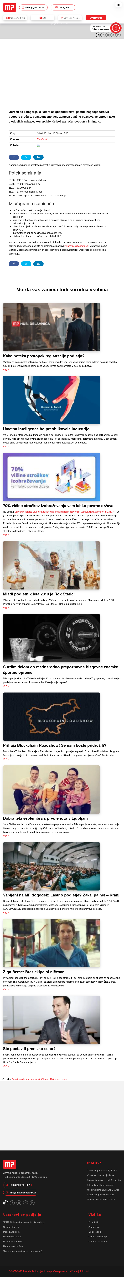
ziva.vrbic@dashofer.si (76, 246)
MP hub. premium (97, 1241)
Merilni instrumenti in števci (101, 1199)
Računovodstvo (58, 1079)
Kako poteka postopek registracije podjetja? (44, 355)
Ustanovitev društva (13, 1246)
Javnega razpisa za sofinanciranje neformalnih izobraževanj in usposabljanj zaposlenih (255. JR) (65, 511)
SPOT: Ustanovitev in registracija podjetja (24, 1222)
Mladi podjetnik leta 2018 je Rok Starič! (39, 594)
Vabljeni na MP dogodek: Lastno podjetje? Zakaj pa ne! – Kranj (61, 895)
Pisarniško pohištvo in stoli (100, 1194)
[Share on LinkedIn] (38, 157)
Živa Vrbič (42, 139)
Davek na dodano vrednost (25, 1079)
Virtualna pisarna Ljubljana (100, 1175)
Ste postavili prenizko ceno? (29, 1048)
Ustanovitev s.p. (11, 1227)
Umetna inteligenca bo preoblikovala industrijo (46, 428)
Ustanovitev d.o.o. (12, 1236)
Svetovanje (96, 17)
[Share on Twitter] (26, 157)
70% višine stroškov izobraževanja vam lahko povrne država (58, 505)
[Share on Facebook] (14, 157)
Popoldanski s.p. (11, 1231)
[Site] (9, 7)
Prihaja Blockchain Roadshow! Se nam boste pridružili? (54, 745)
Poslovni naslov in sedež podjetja (104, 1180)
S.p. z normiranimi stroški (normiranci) (22, 1251)
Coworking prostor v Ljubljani (102, 1170)
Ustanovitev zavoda (13, 1241)
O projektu (93, 1222)
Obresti (45, 1079)
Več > (6, 369)
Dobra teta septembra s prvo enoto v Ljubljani (45, 818)
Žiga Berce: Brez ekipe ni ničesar (33, 971)
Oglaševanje (94, 1231)
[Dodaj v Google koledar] (38, 145)
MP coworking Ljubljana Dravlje (103, 1189)
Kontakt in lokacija (97, 1236)
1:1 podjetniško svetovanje (100, 1185)
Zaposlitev (93, 1227)
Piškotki (83, 1271)
